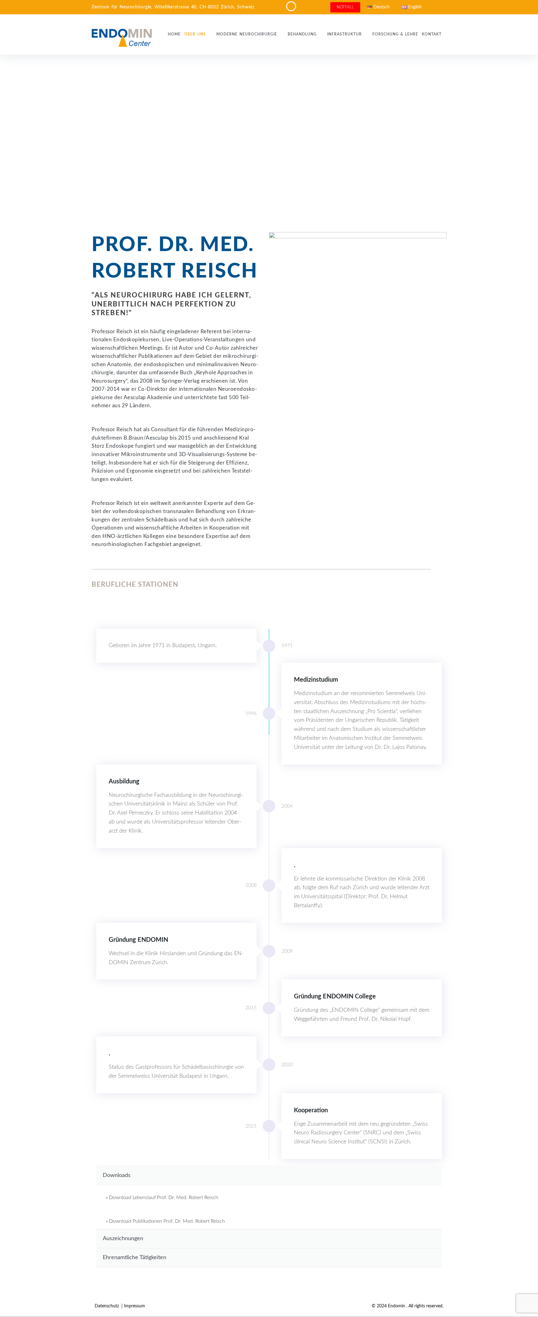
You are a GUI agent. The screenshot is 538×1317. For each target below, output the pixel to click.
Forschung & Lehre (395, 34)
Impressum (134, 1306)
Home (174, 34)
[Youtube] (430, 7)
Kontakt (431, 34)
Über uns (195, 34)
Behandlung (302, 34)
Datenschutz (107, 1306)
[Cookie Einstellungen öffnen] (13, 1309)
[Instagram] (440, 7)
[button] (269, 1175)
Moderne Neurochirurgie (246, 34)
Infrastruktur (344, 34)
